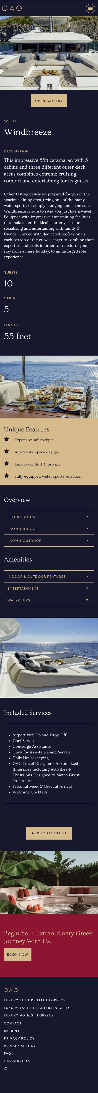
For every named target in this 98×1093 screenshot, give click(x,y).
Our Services (17, 1061)
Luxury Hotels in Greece (29, 1015)
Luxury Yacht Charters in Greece (38, 1008)
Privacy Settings (21, 1046)
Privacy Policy (19, 1038)
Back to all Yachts (49, 833)
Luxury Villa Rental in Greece (34, 1000)
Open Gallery (49, 101)
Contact (13, 1023)
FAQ (7, 1053)
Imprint (12, 1031)
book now (17, 954)
